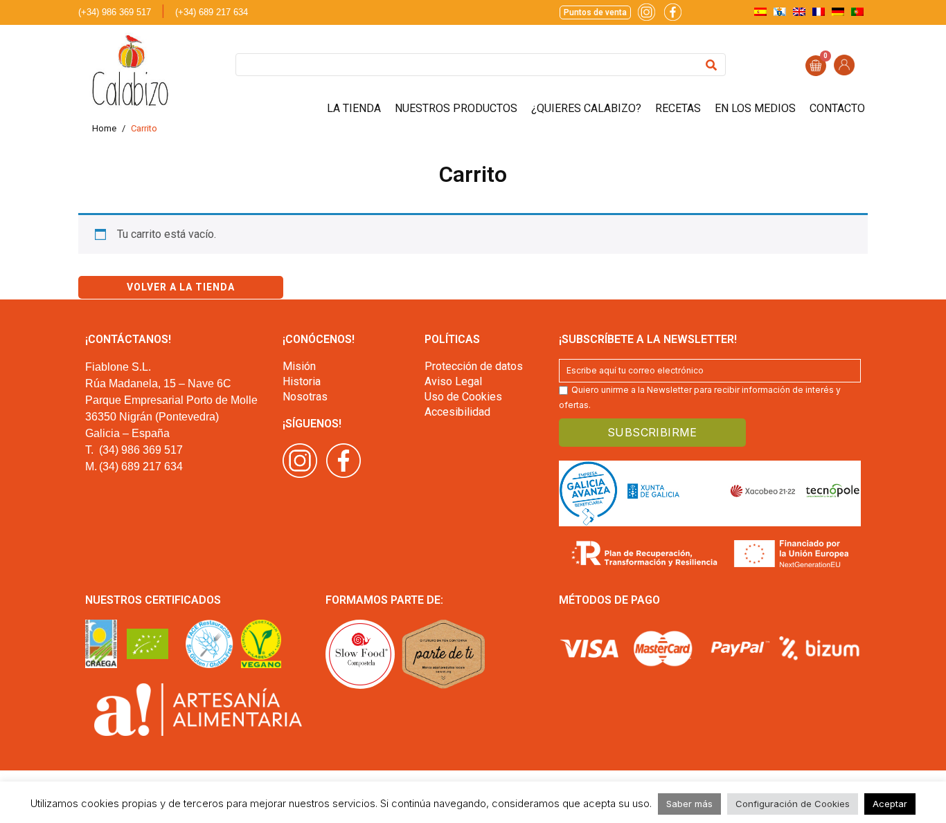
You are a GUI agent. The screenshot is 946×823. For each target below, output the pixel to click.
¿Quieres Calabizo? (586, 108)
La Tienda (354, 108)
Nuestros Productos (456, 108)
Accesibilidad (457, 411)
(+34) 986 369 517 (114, 12)
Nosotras (305, 396)
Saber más (689, 803)
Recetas (678, 108)
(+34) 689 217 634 (211, 12)
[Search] (711, 64)
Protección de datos (474, 366)
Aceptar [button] (890, 803)
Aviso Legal (453, 381)
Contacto (837, 108)
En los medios (755, 108)
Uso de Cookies (463, 396)
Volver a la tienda (181, 287)
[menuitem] (760, 11)
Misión (299, 366)
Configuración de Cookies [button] (792, 803)
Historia (302, 381)
